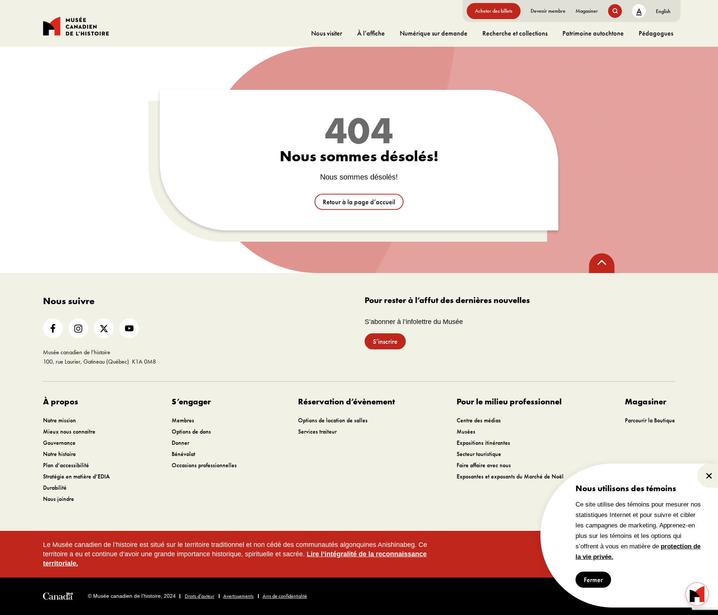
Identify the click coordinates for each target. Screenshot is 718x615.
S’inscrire (385, 341)
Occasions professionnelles (204, 465)
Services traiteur (317, 431)
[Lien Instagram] (78, 328)
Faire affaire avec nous (484, 465)
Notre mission (59, 420)
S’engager (191, 401)
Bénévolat (183, 454)
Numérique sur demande (433, 33)
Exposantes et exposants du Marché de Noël (510, 476)
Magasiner (587, 10)
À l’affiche (371, 33)
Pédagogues (656, 33)
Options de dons (191, 431)
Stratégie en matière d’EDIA (76, 476)
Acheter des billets (493, 10)
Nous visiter (326, 33)
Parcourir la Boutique (650, 420)
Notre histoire (59, 454)
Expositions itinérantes (483, 443)
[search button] (615, 11)
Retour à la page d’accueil (359, 202)
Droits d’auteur (199, 596)
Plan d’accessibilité (66, 465)
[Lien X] (104, 328)
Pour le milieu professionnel (509, 401)
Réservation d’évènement (346, 401)
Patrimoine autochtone (593, 33)
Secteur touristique (479, 454)
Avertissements (238, 596)
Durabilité (55, 488)
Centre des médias (479, 420)
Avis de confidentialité (285, 596)
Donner (180, 443)
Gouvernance (59, 443)
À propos (60, 401)
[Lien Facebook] (53, 328)
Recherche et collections (514, 33)
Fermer (593, 579)
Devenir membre (548, 10)
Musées (466, 431)
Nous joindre (58, 499)
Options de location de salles (333, 420)
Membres (183, 420)
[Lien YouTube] (129, 328)
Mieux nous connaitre (69, 431)
